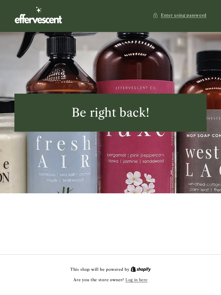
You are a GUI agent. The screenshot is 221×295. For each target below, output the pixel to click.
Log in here (136, 279)
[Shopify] (141, 269)
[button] (180, 15)
